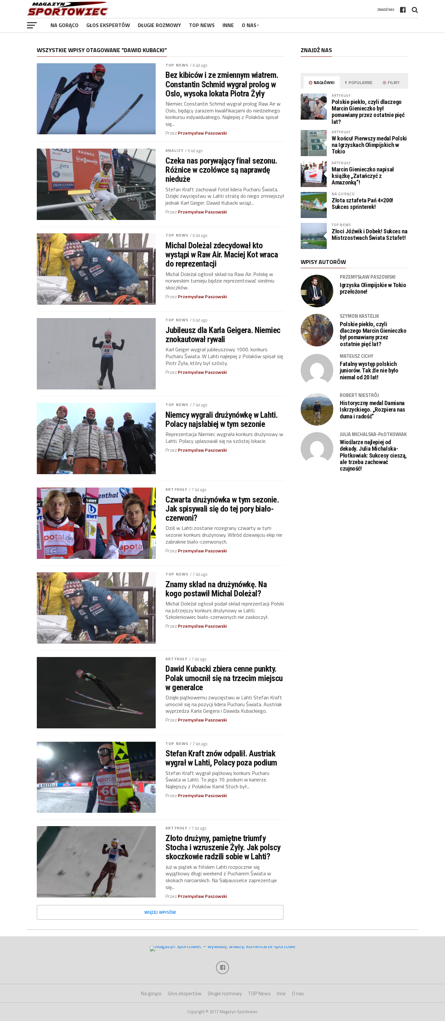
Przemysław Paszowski (202, 133)
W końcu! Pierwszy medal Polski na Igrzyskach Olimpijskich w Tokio (369, 145)
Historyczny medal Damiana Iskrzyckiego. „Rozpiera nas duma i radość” (372, 409)
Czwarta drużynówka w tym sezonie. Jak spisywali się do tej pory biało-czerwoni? (222, 508)
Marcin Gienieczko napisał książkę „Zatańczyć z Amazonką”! (363, 176)
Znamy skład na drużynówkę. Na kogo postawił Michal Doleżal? (216, 589)
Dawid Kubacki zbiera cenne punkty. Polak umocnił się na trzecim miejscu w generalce (224, 678)
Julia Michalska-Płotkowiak (373, 434)
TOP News (202, 25)
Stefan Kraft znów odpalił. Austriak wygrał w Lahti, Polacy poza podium (221, 758)
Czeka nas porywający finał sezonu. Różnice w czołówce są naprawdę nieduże (221, 169)
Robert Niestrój (359, 395)
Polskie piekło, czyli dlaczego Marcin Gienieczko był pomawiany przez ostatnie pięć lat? (368, 111)
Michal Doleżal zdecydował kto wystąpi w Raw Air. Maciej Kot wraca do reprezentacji (221, 254)
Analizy (174, 150)
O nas (249, 25)
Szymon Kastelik (359, 316)
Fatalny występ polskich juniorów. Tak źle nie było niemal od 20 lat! (369, 370)
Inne (228, 25)
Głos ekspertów (108, 25)
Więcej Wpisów (160, 912)
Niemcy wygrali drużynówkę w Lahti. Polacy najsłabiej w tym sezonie (221, 419)
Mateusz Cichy (356, 356)
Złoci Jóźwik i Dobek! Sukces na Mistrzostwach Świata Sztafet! (370, 234)
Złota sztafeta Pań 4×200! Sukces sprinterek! (362, 203)
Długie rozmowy (159, 25)
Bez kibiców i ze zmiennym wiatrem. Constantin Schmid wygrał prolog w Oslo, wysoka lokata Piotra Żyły (222, 84)
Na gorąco (64, 25)
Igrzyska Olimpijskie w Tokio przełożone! (373, 288)
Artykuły (176, 489)
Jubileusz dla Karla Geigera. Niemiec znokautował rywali (222, 335)
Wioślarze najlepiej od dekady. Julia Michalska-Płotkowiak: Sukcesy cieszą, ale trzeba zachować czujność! (373, 455)
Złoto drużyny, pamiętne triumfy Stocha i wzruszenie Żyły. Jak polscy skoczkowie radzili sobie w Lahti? (222, 847)
